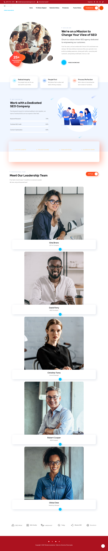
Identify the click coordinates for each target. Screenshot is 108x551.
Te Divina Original (41, 8)
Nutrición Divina (54, 8)
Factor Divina (77, 8)
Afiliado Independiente (9, 10)
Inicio (31, 8)
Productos (65, 8)
